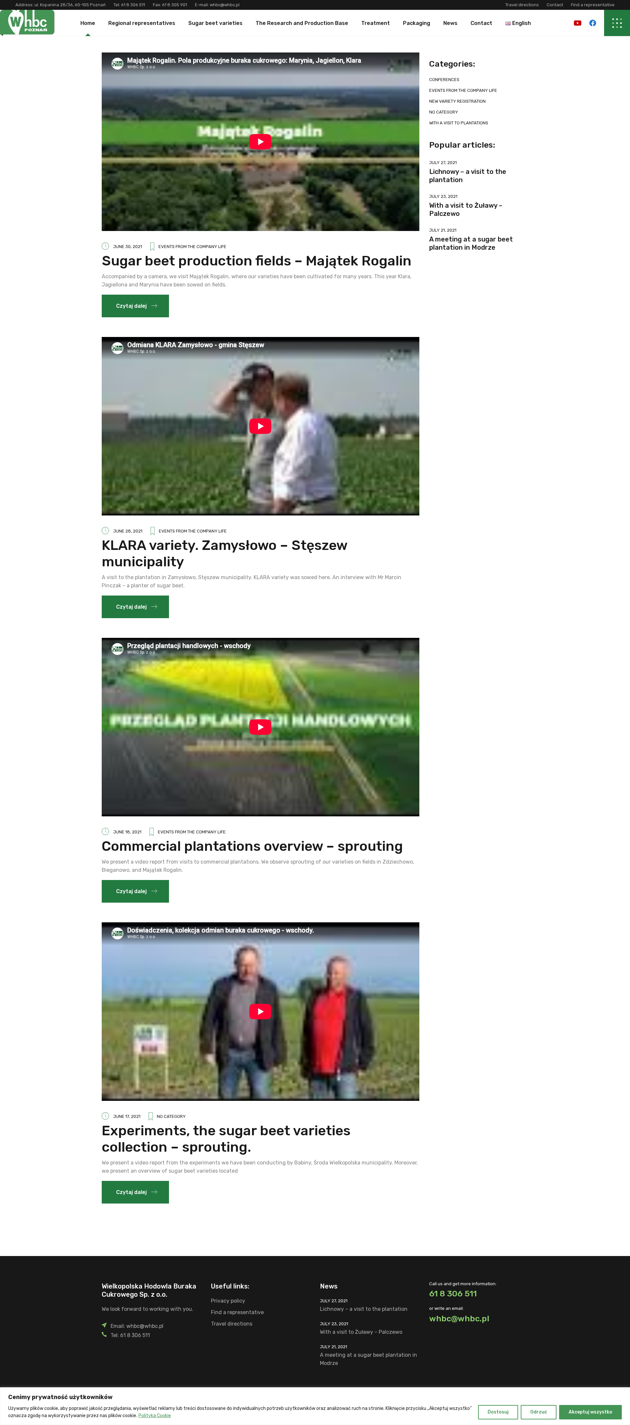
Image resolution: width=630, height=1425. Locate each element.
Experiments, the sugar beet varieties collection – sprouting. (226, 1138)
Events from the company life (192, 246)
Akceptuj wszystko (590, 1412)
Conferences (444, 79)
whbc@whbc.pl (224, 4)
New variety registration (457, 101)
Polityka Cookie (154, 1415)
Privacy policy (228, 1301)
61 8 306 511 (133, 4)
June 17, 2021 (126, 1116)
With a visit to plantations (458, 122)
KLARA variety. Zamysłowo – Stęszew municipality (224, 553)
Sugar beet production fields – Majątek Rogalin (256, 261)
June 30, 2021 (127, 246)
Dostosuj (498, 1412)
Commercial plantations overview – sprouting (252, 846)
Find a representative (593, 4)
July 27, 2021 (443, 162)
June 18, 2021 (127, 831)
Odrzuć (538, 1412)
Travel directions (522, 4)
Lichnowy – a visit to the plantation (364, 1309)
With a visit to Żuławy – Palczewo (361, 1332)
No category (171, 1116)
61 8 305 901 (174, 4)
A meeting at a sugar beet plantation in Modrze (471, 243)
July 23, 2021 (443, 196)
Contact (555, 4)
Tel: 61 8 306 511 (130, 1335)
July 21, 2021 (442, 230)
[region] (315, 1406)
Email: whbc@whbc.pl (137, 1326)
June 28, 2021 (127, 531)
